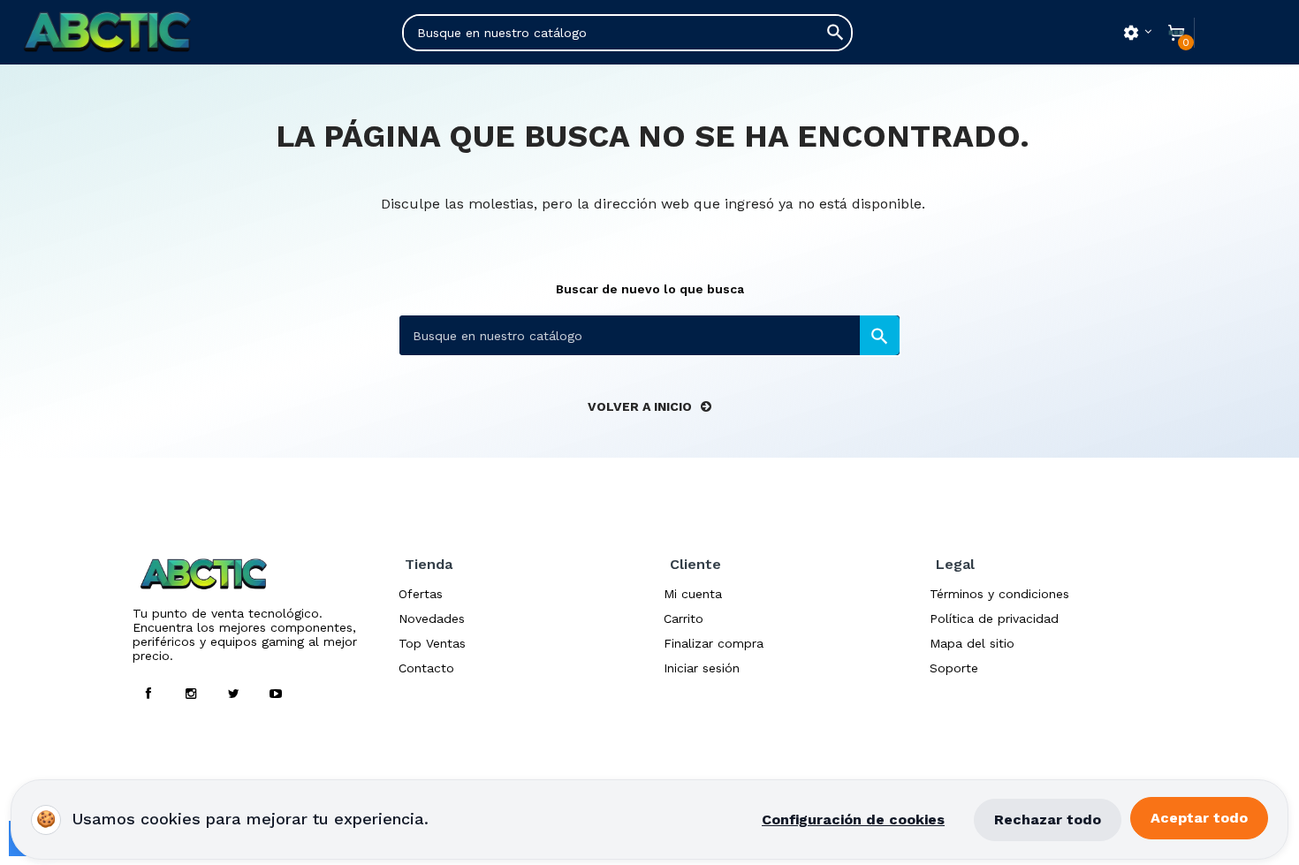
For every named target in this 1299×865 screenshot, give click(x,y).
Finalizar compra (713, 643)
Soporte (954, 668)
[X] (233, 693)
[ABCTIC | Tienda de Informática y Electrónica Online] (130, 32)
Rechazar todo (1047, 819)
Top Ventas (432, 643)
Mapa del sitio (972, 643)
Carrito (683, 618)
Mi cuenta (693, 594)
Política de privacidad (994, 618)
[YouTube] (276, 693)
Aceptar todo (1199, 817)
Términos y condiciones (999, 594)
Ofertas (421, 594)
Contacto (426, 668)
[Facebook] (148, 693)
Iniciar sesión (702, 668)
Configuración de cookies (853, 819)
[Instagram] (191, 693)
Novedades (432, 618)
